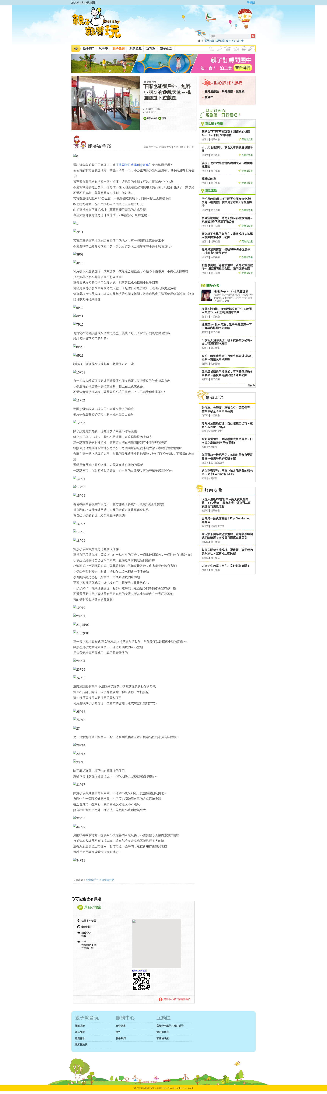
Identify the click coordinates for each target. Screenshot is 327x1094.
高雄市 (205, 332)
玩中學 (240, 40)
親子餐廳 (215, 139)
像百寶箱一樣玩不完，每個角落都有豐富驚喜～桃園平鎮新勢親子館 (227, 456)
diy (233, 40)
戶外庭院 (227, 91)
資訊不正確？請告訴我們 (177, 999)
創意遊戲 (135, 48)
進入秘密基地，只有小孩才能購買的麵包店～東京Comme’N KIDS (227, 472)
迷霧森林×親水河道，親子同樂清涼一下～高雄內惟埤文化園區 (227, 326)
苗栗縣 (205, 363)
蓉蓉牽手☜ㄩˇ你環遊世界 (100, 879)
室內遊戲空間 (215, 431)
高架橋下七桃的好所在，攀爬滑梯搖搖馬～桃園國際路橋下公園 (227, 235)
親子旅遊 (209, 40)
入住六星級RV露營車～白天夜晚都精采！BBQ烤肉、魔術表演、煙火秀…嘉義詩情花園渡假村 (226, 503)
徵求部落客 (162, 1031)
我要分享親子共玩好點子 (170, 1025)
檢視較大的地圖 (139, 970)
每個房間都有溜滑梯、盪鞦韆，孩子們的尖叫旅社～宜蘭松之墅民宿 (227, 551)
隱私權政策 (81, 1044)
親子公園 (220, 40)
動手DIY (88, 48)
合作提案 (121, 1025)
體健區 (209, 97)
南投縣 (205, 379)
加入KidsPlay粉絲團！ (84, 2)
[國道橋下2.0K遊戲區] (75, 156)
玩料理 (150, 48)
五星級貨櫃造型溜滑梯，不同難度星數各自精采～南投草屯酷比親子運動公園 (227, 373)
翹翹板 (240, 91)
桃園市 (205, 139)
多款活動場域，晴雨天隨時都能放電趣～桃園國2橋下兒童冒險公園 (227, 219)
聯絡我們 (121, 1038)
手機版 (251, 2)
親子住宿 (215, 510)
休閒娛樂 (151, 82)
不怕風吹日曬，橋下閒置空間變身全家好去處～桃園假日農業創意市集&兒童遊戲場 (227, 202)
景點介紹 (152, 118)
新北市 (205, 316)
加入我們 (80, 1031)
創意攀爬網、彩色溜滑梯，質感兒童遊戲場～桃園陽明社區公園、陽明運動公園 (227, 266)
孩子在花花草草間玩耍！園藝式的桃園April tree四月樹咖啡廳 (226, 133)
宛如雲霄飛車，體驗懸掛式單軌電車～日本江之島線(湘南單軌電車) (227, 440)
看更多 (251, 385)
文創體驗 (215, 363)
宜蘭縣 (205, 557)
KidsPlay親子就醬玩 (99, 26)
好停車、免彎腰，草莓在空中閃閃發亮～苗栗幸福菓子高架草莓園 (227, 409)
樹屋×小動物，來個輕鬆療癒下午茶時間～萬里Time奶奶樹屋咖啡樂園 (227, 310)
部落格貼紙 (162, 1038)
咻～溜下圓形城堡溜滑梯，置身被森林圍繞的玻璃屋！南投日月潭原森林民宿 (227, 535)
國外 (204, 431)
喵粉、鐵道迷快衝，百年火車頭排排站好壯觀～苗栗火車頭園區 (227, 357)
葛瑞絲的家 (209, 178)
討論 (164, 118)
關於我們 (80, 1025)
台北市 (205, 570)
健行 (228, 40)
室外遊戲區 (212, 91)
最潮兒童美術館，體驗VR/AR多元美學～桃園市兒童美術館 (226, 251)
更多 (227, 300)
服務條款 (80, 1038)
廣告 (118, 1031)
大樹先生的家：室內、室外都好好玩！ (226, 565)
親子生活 (166, 48)
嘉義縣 (205, 510)
